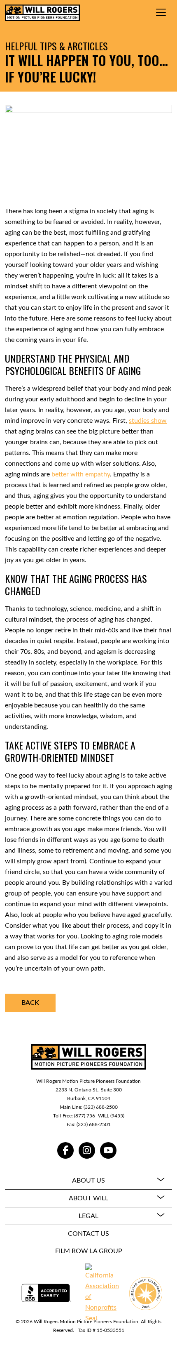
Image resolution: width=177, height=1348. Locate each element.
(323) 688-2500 (101, 1107)
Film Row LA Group (88, 1251)
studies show (148, 420)
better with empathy (80, 474)
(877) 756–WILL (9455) (99, 1115)
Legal (88, 1216)
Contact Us (88, 1233)
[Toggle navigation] (161, 12)
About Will (88, 1198)
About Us (88, 1180)
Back (30, 1002)
